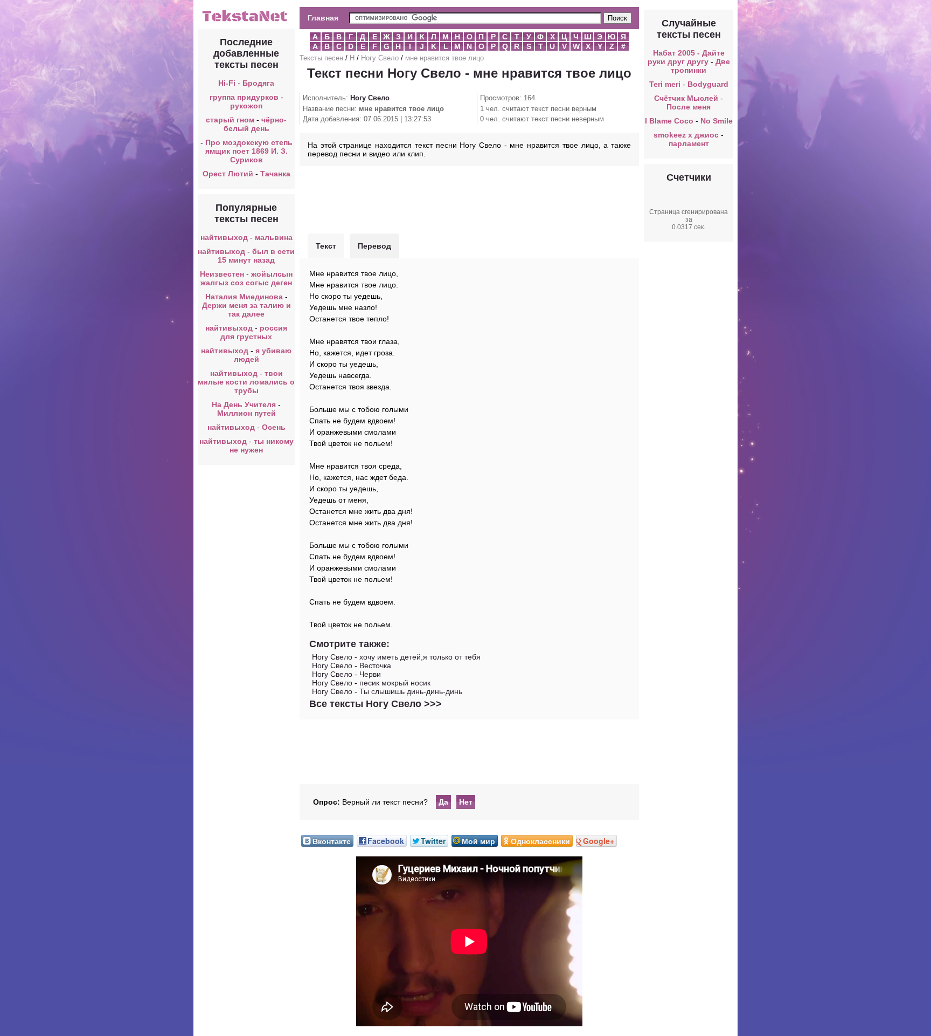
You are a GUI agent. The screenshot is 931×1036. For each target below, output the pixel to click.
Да (443, 802)
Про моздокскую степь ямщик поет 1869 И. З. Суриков (249, 151)
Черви (370, 674)
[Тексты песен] (246, 20)
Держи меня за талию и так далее (246, 309)
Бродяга (258, 83)
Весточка (375, 665)
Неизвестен (222, 274)
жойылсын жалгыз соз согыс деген (246, 278)
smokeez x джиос (686, 135)
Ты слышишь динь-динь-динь (410, 691)
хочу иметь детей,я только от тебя (420, 657)
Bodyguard (707, 84)
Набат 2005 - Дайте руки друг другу (686, 57)
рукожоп (246, 105)
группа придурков (244, 97)
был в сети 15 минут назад (256, 255)
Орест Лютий (228, 173)
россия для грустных (253, 332)
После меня (688, 106)
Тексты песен (321, 58)
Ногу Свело (380, 58)
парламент (689, 143)
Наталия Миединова (244, 296)
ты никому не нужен (262, 445)
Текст (326, 246)
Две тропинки (700, 65)
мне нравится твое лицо (444, 58)
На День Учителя (244, 404)
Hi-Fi (226, 83)
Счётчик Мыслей (686, 98)
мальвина (274, 237)
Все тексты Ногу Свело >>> (375, 703)
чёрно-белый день (255, 124)
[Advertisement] (469, 198)
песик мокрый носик (394, 682)
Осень (274, 427)
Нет (466, 802)
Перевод (374, 246)
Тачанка (275, 173)
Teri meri (664, 84)
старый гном (230, 119)
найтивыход (224, 237)
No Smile (716, 120)
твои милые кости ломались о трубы (246, 382)
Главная (323, 17)
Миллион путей (246, 413)
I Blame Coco (669, 120)
